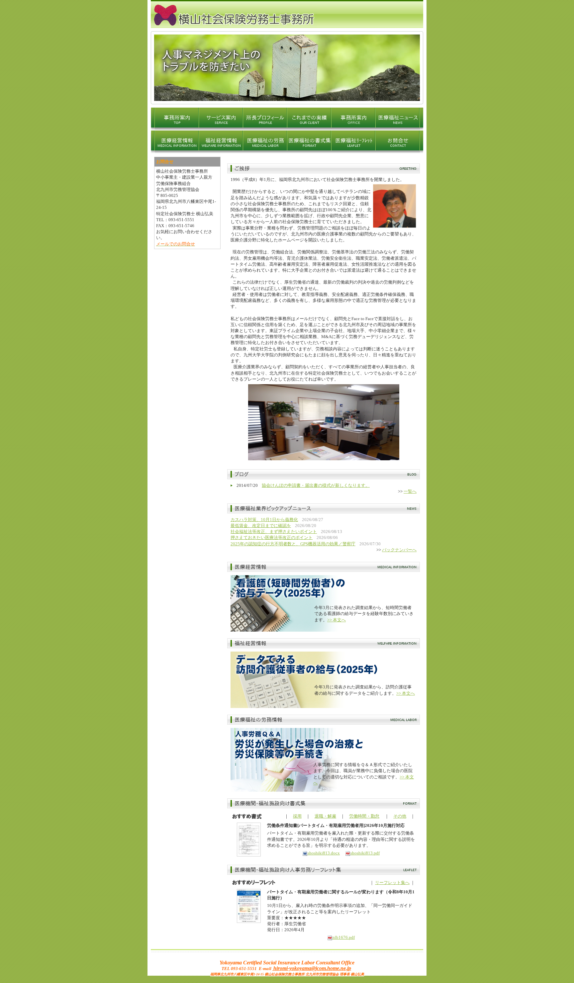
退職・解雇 (325, 816)
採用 (297, 816)
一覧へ (410, 491)
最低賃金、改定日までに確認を (261, 525)
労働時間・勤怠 (364, 816)
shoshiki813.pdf (365, 852)
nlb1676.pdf (344, 937)
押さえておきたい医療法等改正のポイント (272, 537)
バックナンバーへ (399, 549)
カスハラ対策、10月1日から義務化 (264, 519)
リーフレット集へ (392, 882)
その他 (399, 816)
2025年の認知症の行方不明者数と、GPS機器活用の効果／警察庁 (293, 543)
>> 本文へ (336, 619)
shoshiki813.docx (324, 852)
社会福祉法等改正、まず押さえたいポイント (274, 531)
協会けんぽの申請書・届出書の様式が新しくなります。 (316, 485)
